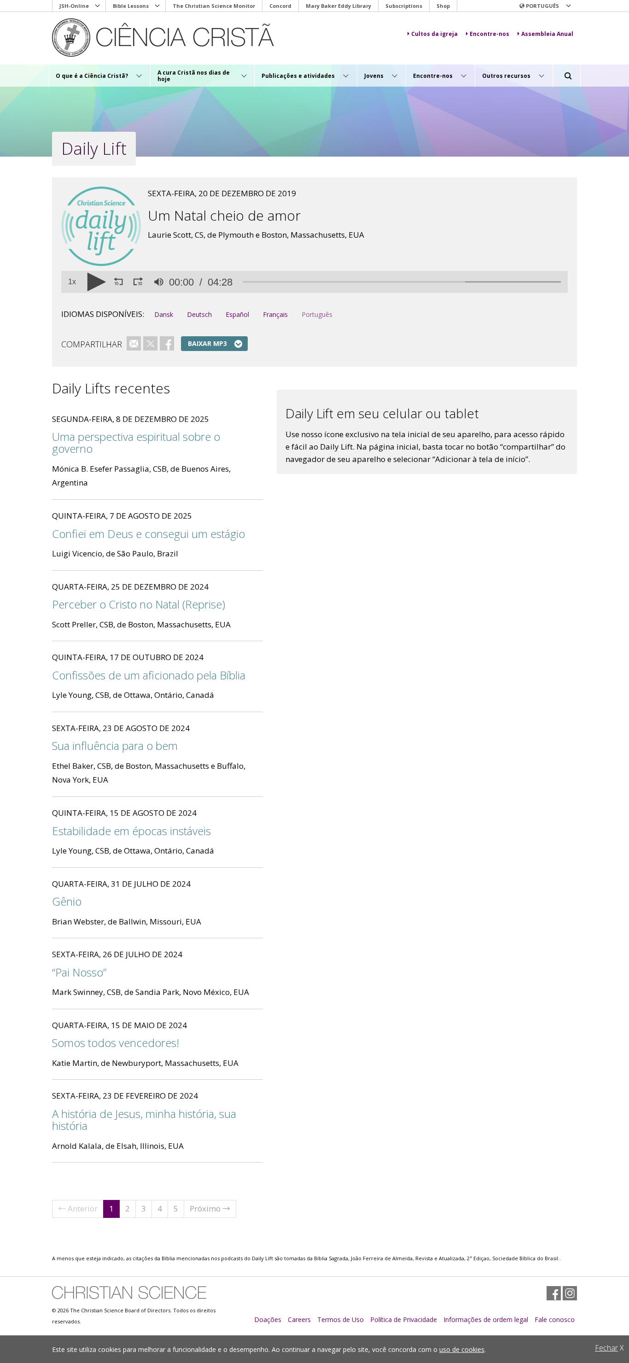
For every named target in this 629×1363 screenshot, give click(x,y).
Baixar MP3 (207, 343)
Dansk (163, 314)
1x (72, 282)
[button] (545, 6)
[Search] (568, 76)
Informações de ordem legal (485, 1319)
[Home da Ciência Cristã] (129, 1292)
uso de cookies (461, 1349)
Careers (299, 1319)
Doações (267, 1319)
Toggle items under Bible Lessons (157, 6)
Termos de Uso (340, 1319)
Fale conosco (555, 1319)
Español (237, 314)
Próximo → (210, 1208)
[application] (314, 282)
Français (275, 314)
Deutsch (199, 314)
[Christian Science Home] (188, 37)
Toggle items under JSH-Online (97, 6)
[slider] (401, 282)
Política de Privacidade (403, 1319)
